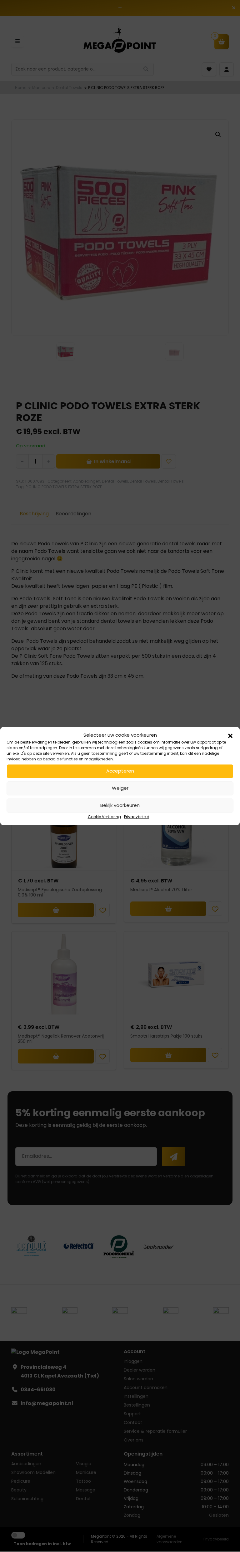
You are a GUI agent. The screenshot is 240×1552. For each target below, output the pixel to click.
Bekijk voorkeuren (120, 805)
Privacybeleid (136, 816)
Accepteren (120, 771)
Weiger (120, 788)
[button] (230, 735)
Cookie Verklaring (104, 816)
